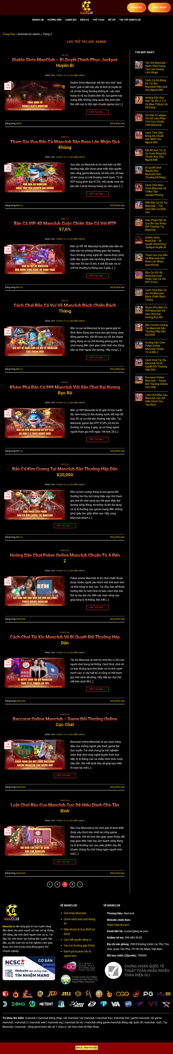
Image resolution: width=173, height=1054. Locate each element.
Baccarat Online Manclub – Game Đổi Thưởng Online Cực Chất (156, 382)
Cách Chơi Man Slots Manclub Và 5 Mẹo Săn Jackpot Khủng (155, 190)
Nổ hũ (111, 19)
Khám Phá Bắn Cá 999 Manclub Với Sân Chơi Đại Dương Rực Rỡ (156, 312)
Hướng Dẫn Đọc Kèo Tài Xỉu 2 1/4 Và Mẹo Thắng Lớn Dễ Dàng (156, 102)
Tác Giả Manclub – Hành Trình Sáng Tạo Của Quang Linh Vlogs (156, 67)
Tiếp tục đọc (97, 112)
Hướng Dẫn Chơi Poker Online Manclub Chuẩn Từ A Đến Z (155, 347)
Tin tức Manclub (130, 19)
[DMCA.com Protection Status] (86, 1047)
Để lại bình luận (117, 123)
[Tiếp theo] (80, 884)
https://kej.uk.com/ (118, 924)
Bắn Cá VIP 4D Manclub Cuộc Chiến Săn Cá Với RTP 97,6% (155, 277)
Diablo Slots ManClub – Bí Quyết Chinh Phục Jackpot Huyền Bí (155, 242)
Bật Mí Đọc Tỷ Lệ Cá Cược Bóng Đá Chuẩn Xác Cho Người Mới (155, 155)
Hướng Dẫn (54, 19)
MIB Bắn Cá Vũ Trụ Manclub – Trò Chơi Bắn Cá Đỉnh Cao (156, 207)
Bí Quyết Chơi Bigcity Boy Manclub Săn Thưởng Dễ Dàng (155, 172)
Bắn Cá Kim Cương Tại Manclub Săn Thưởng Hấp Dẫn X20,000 (156, 329)
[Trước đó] (50, 884)
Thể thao (98, 19)
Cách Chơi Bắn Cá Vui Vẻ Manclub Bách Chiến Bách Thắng (156, 295)
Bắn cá (84, 19)
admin (101, 41)
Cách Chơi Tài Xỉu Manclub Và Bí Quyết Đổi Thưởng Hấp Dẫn (156, 364)
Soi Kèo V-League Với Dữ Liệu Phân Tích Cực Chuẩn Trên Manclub (155, 120)
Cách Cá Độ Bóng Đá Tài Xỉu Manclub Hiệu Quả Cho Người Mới (156, 85)
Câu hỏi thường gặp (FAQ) (79, 945)
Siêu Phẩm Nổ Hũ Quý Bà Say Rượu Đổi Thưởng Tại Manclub (155, 225)
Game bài (71, 19)
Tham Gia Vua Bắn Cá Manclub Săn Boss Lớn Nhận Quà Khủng (156, 259)
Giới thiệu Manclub (75, 913)
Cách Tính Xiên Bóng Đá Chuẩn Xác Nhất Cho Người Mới (154, 137)
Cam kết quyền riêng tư (77, 939)
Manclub (38, 19)
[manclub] (86, 7)
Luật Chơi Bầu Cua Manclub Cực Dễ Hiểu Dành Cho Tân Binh (156, 399)
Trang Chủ (9, 34)
